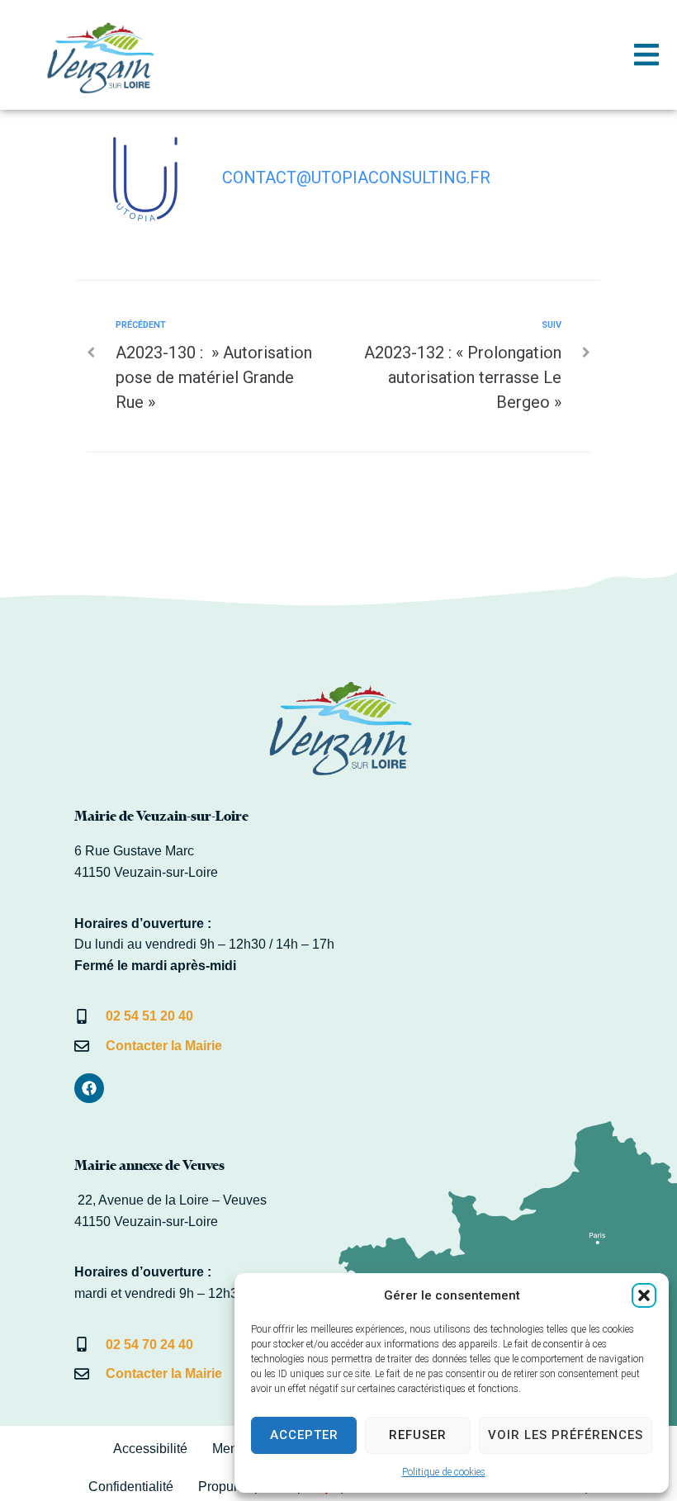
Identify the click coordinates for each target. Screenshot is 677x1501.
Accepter (304, 1435)
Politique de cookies (443, 1472)
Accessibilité (150, 1449)
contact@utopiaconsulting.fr (356, 177)
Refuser (418, 1435)
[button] (644, 1295)
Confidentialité (130, 1487)
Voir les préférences (565, 1435)
